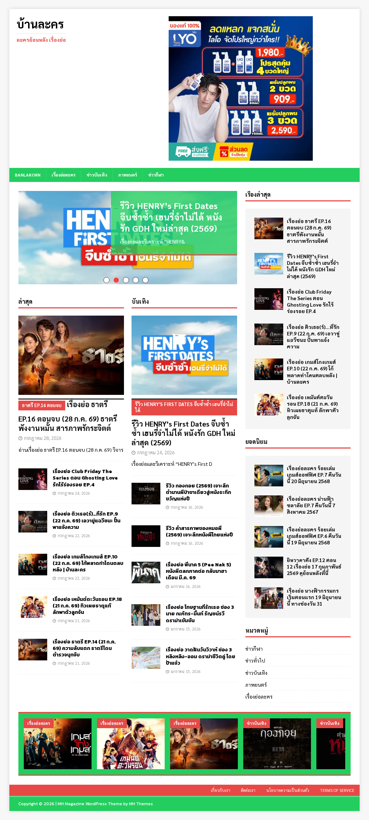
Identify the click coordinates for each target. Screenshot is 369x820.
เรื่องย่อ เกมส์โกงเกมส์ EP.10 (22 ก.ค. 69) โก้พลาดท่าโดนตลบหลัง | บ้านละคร (88, 558)
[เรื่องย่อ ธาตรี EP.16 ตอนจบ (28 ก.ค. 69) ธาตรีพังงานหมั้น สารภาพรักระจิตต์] (71, 350)
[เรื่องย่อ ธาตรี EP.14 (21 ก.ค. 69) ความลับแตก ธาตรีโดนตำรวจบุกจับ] (32, 645)
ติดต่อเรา (248, 790)
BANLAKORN (27, 175)
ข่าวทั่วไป (255, 660)
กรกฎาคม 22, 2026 (74, 531)
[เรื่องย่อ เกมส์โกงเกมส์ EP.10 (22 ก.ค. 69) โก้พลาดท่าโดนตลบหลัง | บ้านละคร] (32, 559)
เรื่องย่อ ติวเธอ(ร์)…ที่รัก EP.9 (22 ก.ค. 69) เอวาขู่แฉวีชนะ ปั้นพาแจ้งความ (86, 515)
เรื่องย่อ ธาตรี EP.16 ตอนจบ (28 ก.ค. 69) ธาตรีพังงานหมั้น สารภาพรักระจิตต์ (67, 411)
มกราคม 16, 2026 (186, 581)
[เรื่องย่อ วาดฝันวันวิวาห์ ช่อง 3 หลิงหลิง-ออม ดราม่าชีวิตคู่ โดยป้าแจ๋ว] (146, 653)
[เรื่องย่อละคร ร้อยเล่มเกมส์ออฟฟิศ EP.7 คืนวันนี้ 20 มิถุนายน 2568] (268, 475)
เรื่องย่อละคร (63, 175)
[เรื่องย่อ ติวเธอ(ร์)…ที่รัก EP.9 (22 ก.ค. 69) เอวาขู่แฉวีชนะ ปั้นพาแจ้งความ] (32, 517)
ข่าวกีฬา (156, 175)
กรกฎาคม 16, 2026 (187, 502)
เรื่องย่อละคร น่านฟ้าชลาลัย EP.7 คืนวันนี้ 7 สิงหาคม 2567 (311, 505)
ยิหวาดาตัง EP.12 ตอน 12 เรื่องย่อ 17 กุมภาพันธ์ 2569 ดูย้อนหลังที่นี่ (314, 566)
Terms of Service (337, 790)
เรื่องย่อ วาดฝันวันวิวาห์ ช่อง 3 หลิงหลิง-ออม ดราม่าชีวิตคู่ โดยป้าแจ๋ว (200, 651)
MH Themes (141, 804)
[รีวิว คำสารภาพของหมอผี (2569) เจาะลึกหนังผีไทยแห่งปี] (146, 531)
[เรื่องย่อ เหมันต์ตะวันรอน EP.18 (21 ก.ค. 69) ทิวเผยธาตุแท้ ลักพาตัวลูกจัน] (32, 602)
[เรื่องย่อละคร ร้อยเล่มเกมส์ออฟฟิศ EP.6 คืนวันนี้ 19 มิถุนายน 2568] (268, 537)
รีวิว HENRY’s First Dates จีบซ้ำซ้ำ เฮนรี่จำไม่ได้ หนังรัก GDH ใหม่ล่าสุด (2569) (171, 216)
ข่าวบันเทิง (96, 175)
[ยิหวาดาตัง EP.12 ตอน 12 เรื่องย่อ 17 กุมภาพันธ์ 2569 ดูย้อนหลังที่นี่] (268, 567)
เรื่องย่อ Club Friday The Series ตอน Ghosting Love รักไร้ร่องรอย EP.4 (85, 473)
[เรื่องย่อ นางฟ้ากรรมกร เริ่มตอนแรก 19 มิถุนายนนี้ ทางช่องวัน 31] (268, 598)
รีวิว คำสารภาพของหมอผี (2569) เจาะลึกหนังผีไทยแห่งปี (199, 527)
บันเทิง (140, 296)
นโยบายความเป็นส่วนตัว (287, 790)
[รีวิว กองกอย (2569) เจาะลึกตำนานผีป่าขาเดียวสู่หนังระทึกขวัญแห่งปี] (146, 489)
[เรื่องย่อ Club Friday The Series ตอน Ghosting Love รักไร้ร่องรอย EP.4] (32, 474)
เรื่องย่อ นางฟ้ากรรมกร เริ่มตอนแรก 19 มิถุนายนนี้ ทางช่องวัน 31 (314, 597)
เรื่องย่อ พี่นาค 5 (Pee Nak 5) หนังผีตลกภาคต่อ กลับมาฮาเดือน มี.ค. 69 (198, 566)
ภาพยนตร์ (127, 175)
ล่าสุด (25, 296)
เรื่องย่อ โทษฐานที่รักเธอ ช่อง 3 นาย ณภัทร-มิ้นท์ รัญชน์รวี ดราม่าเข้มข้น (200, 609)
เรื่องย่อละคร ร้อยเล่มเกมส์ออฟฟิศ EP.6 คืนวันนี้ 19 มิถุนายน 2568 (314, 535)
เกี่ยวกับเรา (220, 790)
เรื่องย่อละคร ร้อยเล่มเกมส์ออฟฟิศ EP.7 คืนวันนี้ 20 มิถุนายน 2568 (314, 474)
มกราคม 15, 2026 (186, 624)
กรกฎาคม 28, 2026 (42, 433)
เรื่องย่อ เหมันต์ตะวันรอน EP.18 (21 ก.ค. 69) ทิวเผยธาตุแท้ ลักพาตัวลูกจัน (87, 601)
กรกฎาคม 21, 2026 (74, 616)
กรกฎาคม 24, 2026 (74, 488)
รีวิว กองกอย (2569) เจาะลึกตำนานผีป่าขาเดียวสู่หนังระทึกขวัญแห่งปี (198, 487)
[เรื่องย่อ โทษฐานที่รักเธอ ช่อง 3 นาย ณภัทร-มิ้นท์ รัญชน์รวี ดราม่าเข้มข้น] (146, 610)
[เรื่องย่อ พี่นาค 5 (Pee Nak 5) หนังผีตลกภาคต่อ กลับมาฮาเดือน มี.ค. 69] (146, 568)
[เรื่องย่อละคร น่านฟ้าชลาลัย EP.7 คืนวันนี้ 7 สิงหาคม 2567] (268, 506)
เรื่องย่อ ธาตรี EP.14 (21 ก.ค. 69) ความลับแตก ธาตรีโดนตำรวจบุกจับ (84, 643)
